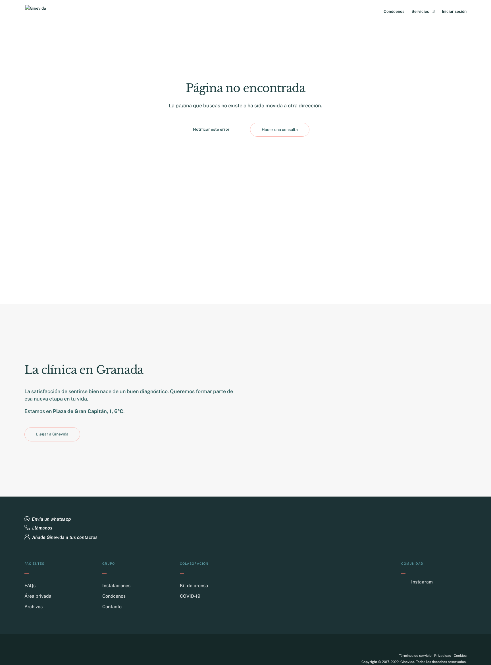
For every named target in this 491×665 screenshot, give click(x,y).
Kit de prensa (194, 585)
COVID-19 (190, 596)
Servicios (420, 11)
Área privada (37, 596)
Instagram (422, 582)
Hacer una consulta (280, 129)
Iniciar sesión (454, 11)
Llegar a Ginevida (52, 434)
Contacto (112, 606)
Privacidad (442, 656)
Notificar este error (211, 129)
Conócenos (394, 11)
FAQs (30, 585)
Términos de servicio (415, 656)
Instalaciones (116, 585)
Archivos (33, 606)
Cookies (460, 656)
